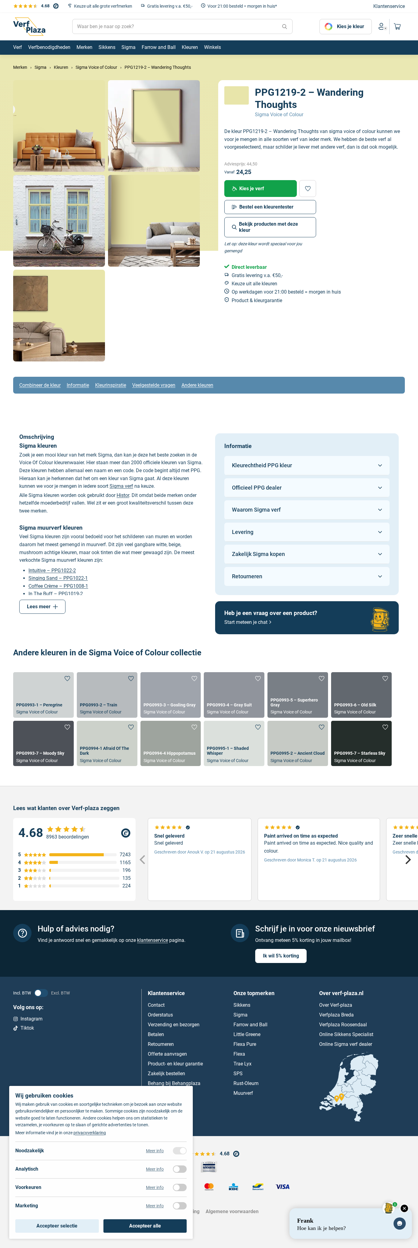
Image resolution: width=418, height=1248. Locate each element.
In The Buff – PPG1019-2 (55, 594)
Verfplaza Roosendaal (343, 1025)
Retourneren (161, 1044)
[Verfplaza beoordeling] (74, 833)
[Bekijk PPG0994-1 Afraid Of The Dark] (107, 743)
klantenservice (152, 940)
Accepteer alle (145, 1226)
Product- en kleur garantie (175, 1064)
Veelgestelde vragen (153, 385)
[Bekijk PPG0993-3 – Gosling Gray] (170, 694)
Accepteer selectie (56, 1226)
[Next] (407, 859)
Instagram (32, 1019)
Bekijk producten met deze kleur (268, 227)
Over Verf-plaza (335, 1005)
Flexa (239, 1054)
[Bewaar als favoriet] (307, 188)
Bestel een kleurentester (266, 207)
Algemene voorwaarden (232, 1212)
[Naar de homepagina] (29, 26)
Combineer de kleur (40, 385)
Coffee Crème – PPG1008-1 (58, 586)
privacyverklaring (89, 1132)
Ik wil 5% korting (281, 956)
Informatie (78, 385)
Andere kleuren (197, 385)
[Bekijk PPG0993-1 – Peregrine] (43, 694)
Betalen (156, 1034)
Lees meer (38, 606)
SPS (238, 1073)
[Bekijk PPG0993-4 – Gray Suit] (234, 694)
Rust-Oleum (246, 1083)
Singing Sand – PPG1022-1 (58, 578)
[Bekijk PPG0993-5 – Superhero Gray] (297, 694)
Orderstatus (160, 1015)
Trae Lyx (242, 1064)
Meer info (155, 1150)
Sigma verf (121, 486)
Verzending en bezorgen (174, 1025)
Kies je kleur (350, 26)
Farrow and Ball (250, 1025)
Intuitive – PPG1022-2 (52, 570)
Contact (156, 1005)
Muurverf (243, 1093)
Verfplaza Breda (336, 1015)
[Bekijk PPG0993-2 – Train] (107, 694)
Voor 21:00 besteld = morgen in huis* (242, 6)
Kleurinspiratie (110, 385)
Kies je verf (251, 188)
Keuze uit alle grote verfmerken (103, 6)
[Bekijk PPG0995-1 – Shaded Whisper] (234, 743)
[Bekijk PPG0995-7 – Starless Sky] (361, 743)
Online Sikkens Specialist (346, 1034)
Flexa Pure (244, 1044)
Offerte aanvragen (167, 1054)
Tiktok (27, 1028)
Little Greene (246, 1034)
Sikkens (241, 1005)
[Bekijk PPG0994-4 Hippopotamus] (170, 743)
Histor (123, 495)
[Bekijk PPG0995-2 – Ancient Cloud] (297, 743)
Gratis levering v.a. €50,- (169, 6)
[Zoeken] (284, 26)
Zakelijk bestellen (166, 1073)
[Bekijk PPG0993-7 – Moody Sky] (43, 743)
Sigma (240, 1015)
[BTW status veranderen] (41, 993)
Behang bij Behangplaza (174, 1083)
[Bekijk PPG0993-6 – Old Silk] (361, 694)
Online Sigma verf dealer (345, 1044)
